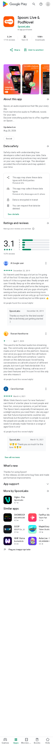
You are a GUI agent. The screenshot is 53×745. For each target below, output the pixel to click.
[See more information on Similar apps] (47, 508)
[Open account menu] (48, 4)
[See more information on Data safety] (47, 146)
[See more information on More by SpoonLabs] (47, 491)
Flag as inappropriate (17, 549)
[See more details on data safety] (13, 214)
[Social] (9, 138)
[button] (27, 40)
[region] (26, 38)
